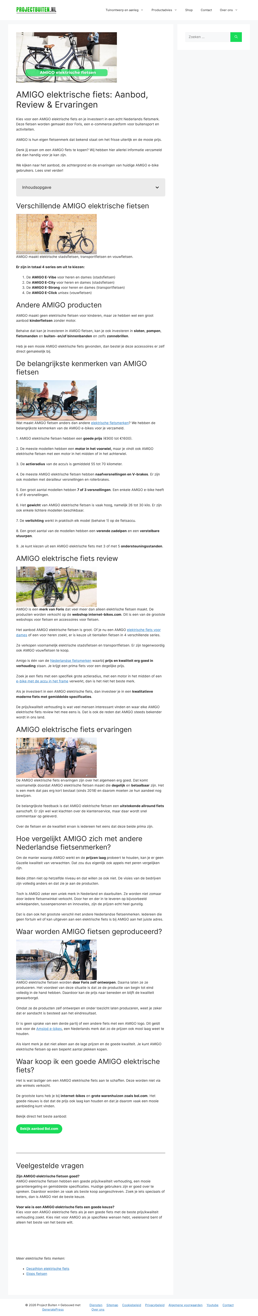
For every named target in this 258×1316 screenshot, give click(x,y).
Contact (206, 10)
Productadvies (162, 10)
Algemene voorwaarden (186, 1305)
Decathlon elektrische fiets (47, 1269)
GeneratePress (53, 1309)
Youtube (212, 1305)
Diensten (95, 1305)
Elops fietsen (36, 1274)
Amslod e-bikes (49, 1029)
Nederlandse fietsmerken (70, 661)
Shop (189, 10)
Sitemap (112, 1305)
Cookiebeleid (131, 1305)
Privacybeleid (154, 1305)
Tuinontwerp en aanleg (122, 10)
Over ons (98, 1309)
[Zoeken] (236, 37)
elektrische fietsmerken (110, 423)
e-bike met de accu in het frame (42, 681)
